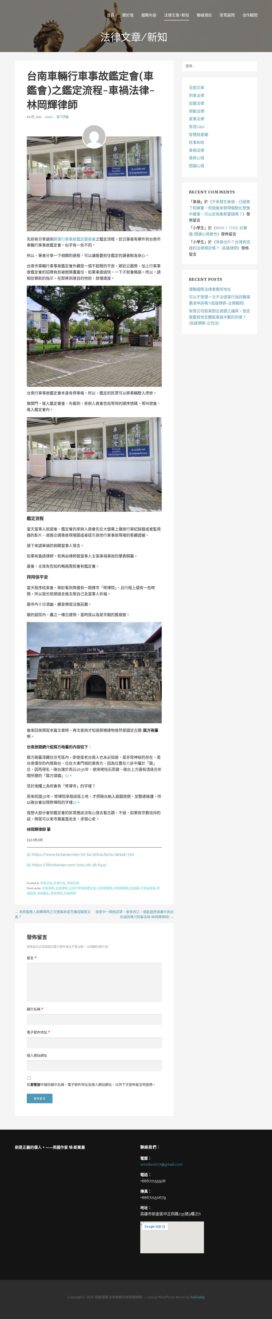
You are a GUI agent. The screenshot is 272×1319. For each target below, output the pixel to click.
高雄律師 (70, 893)
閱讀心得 (196, 166)
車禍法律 (73, 883)
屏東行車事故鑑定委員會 (75, 239)
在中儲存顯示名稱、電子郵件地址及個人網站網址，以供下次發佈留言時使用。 (91, 1084)
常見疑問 (227, 15)
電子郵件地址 (38, 1032)
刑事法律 (46, 883)
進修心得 (196, 158)
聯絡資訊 (204, 15)
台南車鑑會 (104, 888)
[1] (67, 775)
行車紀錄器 (147, 888)
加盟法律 (196, 103)
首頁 (111, 15)
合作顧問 (250, 15)
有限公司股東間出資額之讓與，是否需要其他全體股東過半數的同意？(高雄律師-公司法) (219, 317)
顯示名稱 (35, 1009)
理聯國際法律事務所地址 (210, 289)
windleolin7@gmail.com (161, 1164)
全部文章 (196, 87)
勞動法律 (196, 111)
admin (49, 117)
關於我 (128, 15)
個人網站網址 (37, 1055)
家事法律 (196, 119)
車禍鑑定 (43, 893)
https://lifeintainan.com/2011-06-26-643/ (69, 865)
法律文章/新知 (176, 15)
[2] (75, 802)
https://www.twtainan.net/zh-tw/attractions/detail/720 (83, 854)
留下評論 (62, 117)
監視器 (134, 888)
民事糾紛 (59, 883)
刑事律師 (48, 888)
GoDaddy (197, 1297)
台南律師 (62, 888)
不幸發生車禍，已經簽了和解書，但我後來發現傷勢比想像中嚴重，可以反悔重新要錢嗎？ (219, 208)
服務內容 (148, 15)
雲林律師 (56, 893)
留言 (32, 958)
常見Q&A (197, 127)
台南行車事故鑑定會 (82, 888)
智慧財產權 (198, 134)
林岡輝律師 (121, 888)
